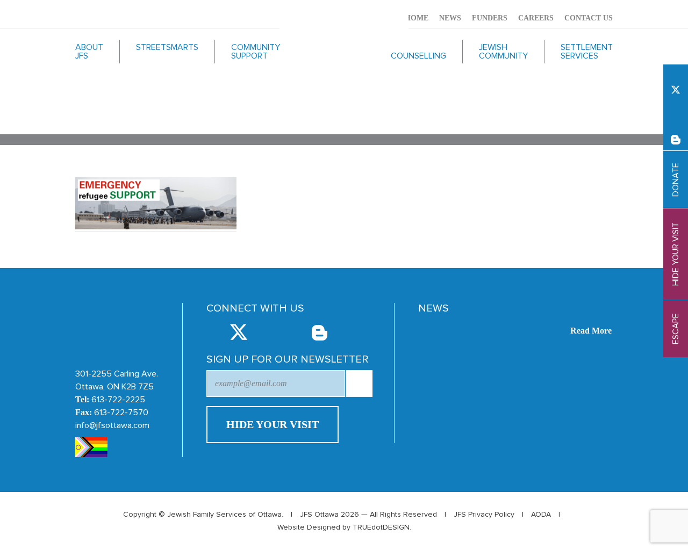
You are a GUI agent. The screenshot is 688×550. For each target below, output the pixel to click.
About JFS (89, 51)
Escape (675, 328)
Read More (591, 330)
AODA (541, 514)
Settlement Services (587, 51)
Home (416, 18)
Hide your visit (675, 254)
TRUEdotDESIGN (381, 527)
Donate (675, 180)
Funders (489, 18)
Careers (536, 18)
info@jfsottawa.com (112, 425)
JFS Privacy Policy (484, 514)
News (450, 18)
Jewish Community (503, 51)
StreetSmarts (167, 47)
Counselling (418, 56)
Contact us (588, 18)
